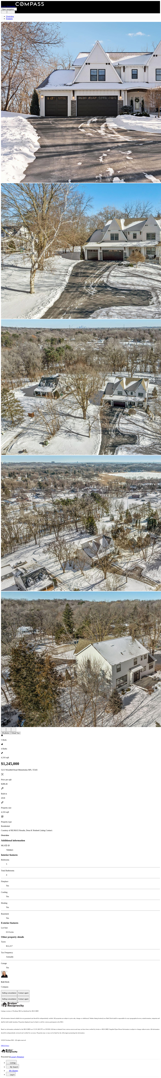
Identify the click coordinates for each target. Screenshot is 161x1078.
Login (4, 12)
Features (9, 19)
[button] (80, 102)
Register (11, 12)
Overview (10, 16)
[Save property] (8, 730)
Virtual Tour (15, 733)
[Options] (3, 730)
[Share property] (13, 730)
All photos (5, 733)
